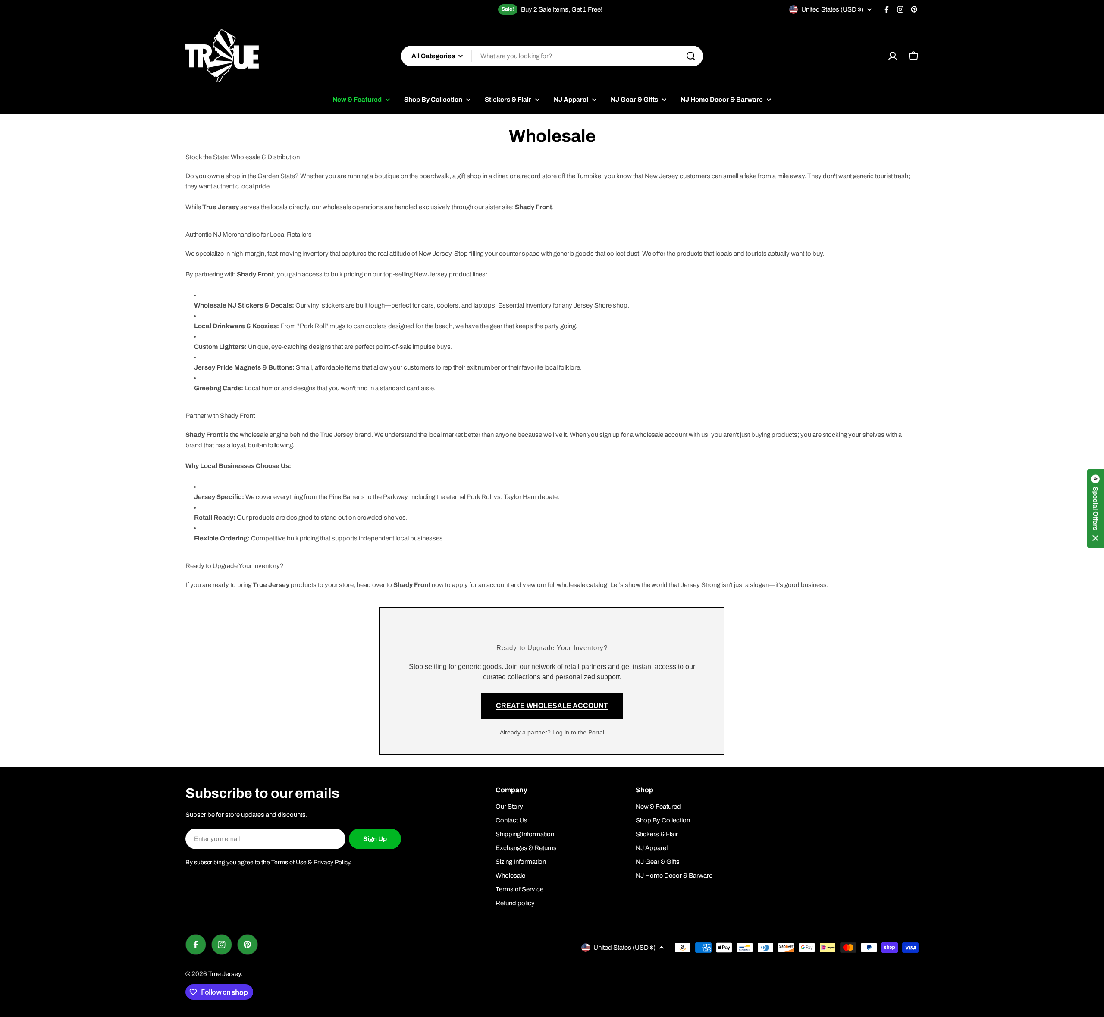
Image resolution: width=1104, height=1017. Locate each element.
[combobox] (552, 56)
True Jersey (224, 973)
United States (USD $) (832, 9)
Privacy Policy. (332, 862)
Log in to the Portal (578, 732)
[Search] (691, 56)
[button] (1095, 508)
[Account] (893, 56)
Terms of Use (289, 862)
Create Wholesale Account (552, 705)
